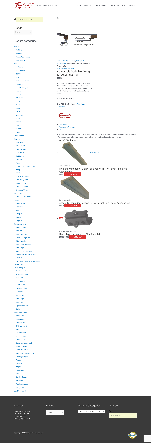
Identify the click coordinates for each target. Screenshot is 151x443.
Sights (18, 309)
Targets (18, 360)
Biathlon (19, 231)
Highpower (20, 370)
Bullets (18, 122)
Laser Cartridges (22, 88)
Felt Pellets (20, 153)
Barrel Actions (21, 203)
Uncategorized (19, 388)
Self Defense (20, 60)
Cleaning (17, 139)
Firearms (17, 200)
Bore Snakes (20, 146)
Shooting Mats (21, 340)
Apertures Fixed (22, 274)
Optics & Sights (19, 268)
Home (79, 5)
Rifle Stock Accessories (24, 251)
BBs (17, 77)
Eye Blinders (20, 281)
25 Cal (18, 105)
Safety (18, 330)
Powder (18, 125)
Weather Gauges (22, 384)
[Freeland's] (64, 115)
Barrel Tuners (21, 227)
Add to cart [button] (72, 206)
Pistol (18, 374)
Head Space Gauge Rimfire (25, 166)
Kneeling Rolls (21, 323)
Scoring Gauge (21, 377)
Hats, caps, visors (22, 180)
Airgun (18, 367)
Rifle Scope (20, 299)
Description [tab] (63, 124)
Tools (18, 132)
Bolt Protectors (21, 234)
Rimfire (18, 210)
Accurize (19, 363)
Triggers (19, 221)
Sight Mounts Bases (23, 306)
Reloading (19, 115)
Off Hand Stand (21, 326)
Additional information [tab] (67, 127)
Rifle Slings (20, 248)
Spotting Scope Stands (24, 343)
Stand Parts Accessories (25, 353)
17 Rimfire (19, 67)
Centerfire (19, 84)
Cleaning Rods (21, 149)
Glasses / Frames (22, 288)
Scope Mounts (21, 302)
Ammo (16, 64)
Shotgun (19, 214)
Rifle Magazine (21, 241)
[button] (58, 18)
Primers (19, 129)
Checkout (132, 5)
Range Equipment (20, 313)
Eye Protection (21, 336)
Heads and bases (22, 350)
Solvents (19, 160)
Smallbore (19, 381)
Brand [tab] (61, 130)
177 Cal (18, 94)
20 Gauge (19, 98)
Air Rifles (19, 53)
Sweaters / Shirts (22, 190)
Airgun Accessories (23, 57)
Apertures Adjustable (23, 271)
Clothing (17, 170)
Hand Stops (20, 258)
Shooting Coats (21, 183)
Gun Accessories (20, 224)
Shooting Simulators (23, 197)
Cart (124, 5)
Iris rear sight (20, 295)
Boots (18, 173)
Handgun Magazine (23, 238)
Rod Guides (20, 156)
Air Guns (17, 47)
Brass (18, 118)
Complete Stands (22, 346)
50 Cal (18, 112)
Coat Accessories (22, 176)
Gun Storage (20, 319)
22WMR (18, 74)
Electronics (18, 194)
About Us (87, 5)
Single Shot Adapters (23, 244)
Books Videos (19, 136)
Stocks (18, 217)
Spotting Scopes (22, 357)
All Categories (101, 5)
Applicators (20, 142)
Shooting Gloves (22, 187)
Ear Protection (21, 333)
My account (115, 5)
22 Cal (18, 101)
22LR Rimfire (20, 70)
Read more (73, 174)
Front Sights (20, 285)
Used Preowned (20, 391)
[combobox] (91, 411)
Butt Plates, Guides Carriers (26, 254)
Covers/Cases (21, 278)
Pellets (18, 91)
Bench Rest (20, 316)
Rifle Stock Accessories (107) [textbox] (89, 412)
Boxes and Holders (23, 81)
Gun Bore (19, 292)
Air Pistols (19, 50)
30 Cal (18, 108)
